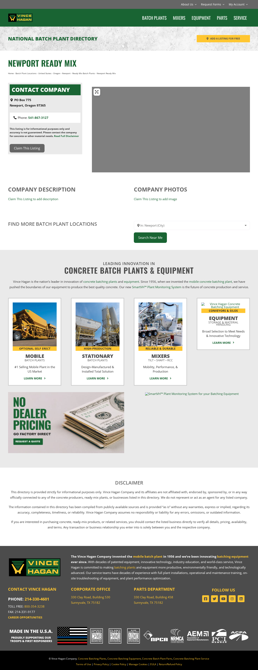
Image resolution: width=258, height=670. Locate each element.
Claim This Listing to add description (33, 199)
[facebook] (205, 598)
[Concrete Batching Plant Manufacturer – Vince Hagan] (20, 14)
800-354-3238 (34, 606)
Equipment (223, 320)
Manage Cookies (138, 664)
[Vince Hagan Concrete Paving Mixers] (160, 304)
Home (11, 73)
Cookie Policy (118, 664)
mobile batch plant (147, 556)
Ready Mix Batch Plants (83, 73)
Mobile (35, 357)
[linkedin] (241, 598)
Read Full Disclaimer (66, 136)
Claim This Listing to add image (155, 199)
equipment (131, 282)
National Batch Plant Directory (53, 38)
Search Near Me (150, 237)
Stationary (97, 357)
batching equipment (233, 556)
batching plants (124, 567)
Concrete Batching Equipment (124, 658)
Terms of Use (83, 664)
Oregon (56, 73)
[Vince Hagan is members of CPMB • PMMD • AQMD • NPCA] (129, 628)
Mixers (160, 357)
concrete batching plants (100, 282)
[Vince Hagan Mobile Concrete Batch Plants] (35, 304)
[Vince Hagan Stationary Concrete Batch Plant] (98, 304)
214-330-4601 (37, 599)
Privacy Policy (101, 664)
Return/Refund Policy (170, 664)
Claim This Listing (27, 148)
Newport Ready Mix (42, 63)
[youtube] (223, 598)
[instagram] (232, 598)
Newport (66, 73)
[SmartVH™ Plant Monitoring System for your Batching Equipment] (192, 394)
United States (44, 73)
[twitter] (214, 598)
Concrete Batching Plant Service (191, 658)
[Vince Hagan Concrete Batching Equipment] (223, 304)
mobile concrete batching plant (210, 282)
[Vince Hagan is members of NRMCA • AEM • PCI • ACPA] (209, 628)
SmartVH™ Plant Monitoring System (156, 287)
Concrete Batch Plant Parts (157, 658)
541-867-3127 (38, 118)
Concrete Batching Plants (92, 658)
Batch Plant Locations (26, 73)
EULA (153, 664)
